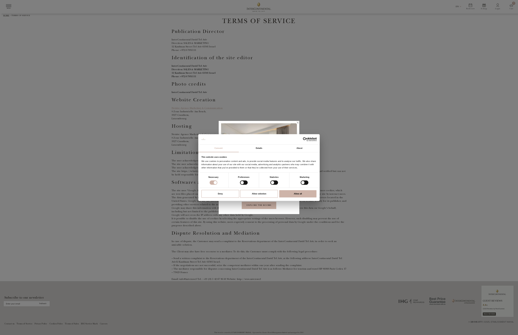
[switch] (244, 182)
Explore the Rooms (259, 205)
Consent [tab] (218, 148)
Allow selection (259, 194)
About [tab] (299, 148)
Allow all (298, 194)
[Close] (297, 122)
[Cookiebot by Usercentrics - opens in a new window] (305, 139)
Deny (220, 194)
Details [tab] (259, 148)
